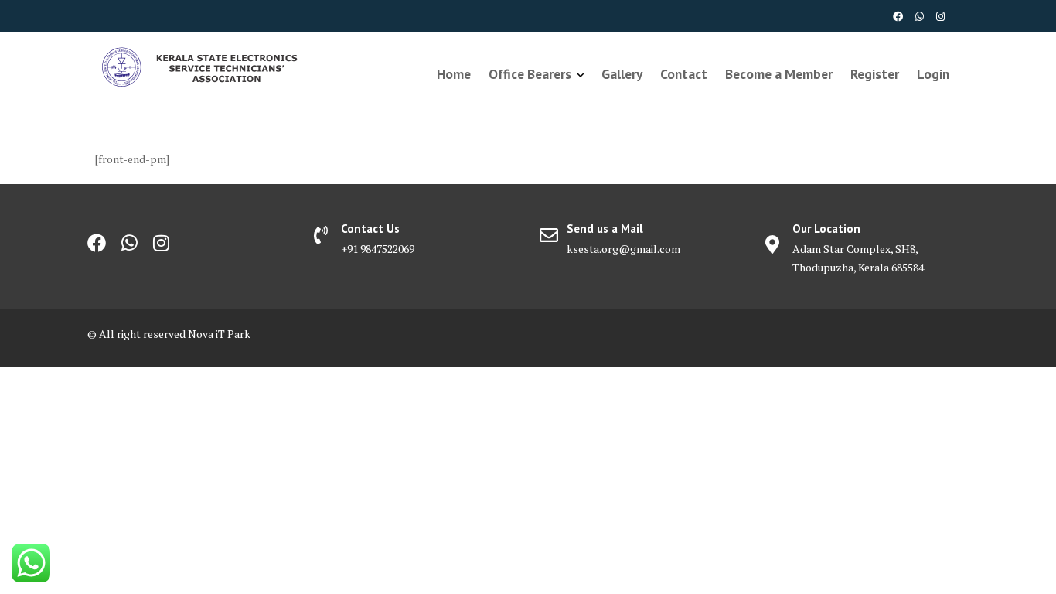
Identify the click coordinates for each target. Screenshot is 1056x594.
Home (454, 74)
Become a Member (779, 74)
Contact (683, 74)
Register (874, 74)
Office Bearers (530, 74)
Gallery (621, 74)
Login (933, 74)
